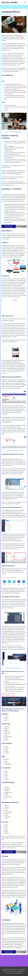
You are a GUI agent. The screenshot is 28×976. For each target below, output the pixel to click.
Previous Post (14, 957)
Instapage (4, 53)
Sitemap (19, 969)
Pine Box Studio (9, 2)
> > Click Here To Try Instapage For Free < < (14, 132)
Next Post (14, 961)
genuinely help (7, 603)
